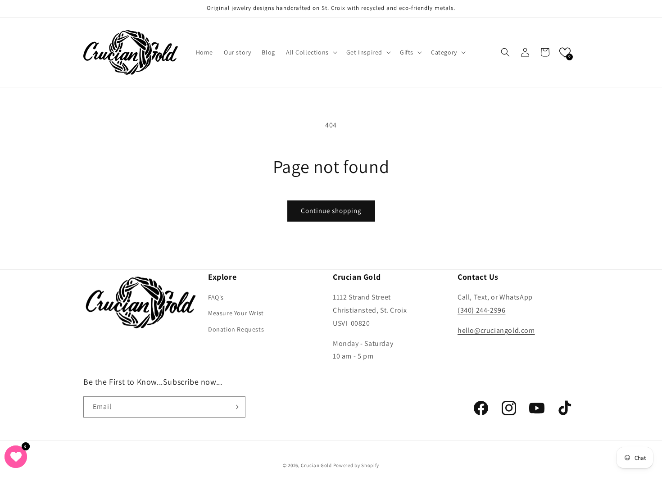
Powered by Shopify (356, 465)
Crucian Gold (316, 465)
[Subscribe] (235, 407)
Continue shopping (331, 210)
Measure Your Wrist (236, 313)
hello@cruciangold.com (496, 330)
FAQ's (216, 297)
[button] (311, 52)
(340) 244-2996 (481, 310)
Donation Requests (236, 329)
